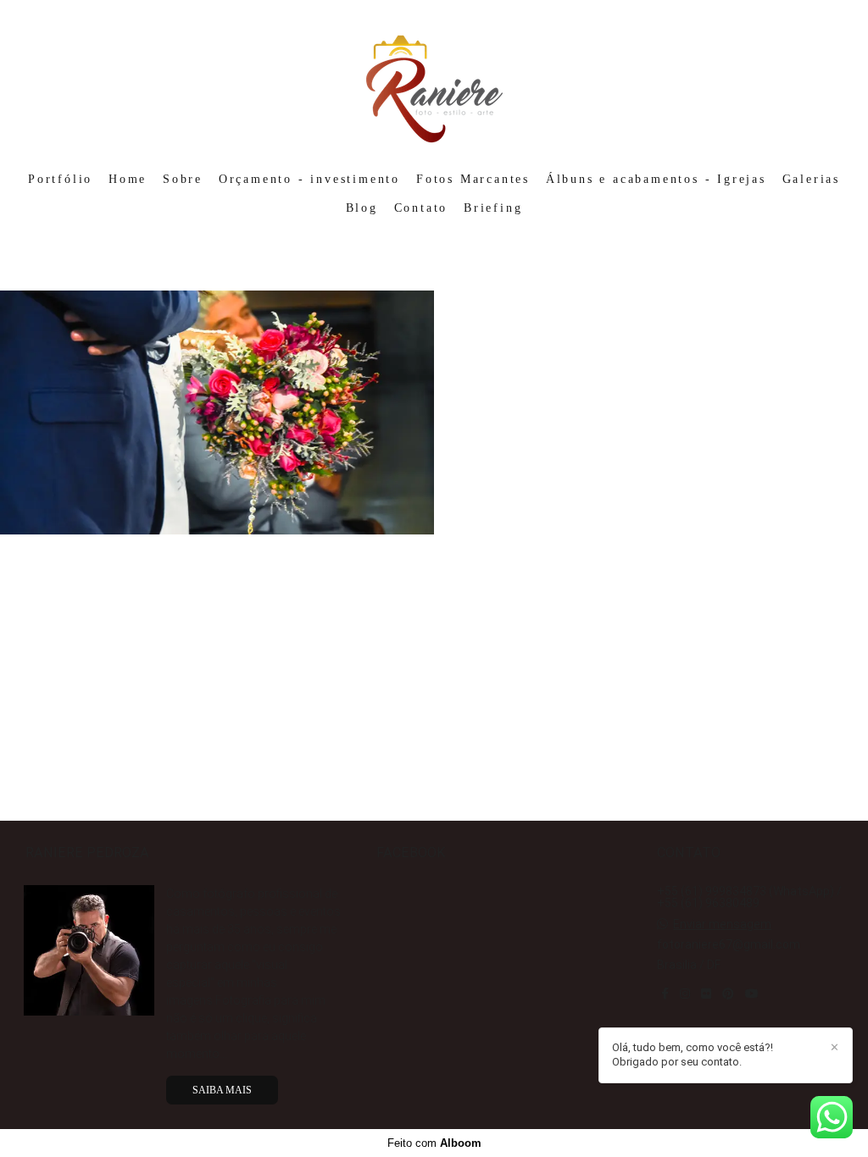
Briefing (493, 208)
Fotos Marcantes (473, 179)
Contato (421, 208)
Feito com (434, 1143)
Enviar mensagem (722, 924)
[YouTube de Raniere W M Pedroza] (752, 993)
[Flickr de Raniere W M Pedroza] (706, 993)
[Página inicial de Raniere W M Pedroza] (434, 80)
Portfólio (60, 179)
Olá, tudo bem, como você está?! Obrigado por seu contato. (692, 1054)
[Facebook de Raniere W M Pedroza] (665, 993)
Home (127, 179)
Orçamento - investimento (309, 179)
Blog (362, 208)
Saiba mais (222, 1090)
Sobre (183, 179)
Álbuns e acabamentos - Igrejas (656, 179)
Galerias (811, 179)
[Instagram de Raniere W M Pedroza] (685, 993)
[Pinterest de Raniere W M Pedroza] (728, 993)
